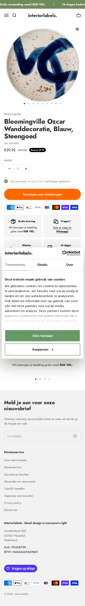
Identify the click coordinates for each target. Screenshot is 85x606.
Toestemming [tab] (15, 264)
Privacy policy (12, 503)
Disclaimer (10, 510)
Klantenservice (12, 467)
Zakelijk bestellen (14, 488)
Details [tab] (43, 264)
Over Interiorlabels (15, 460)
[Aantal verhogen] (26, 169)
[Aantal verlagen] (9, 169)
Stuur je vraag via (62, 229)
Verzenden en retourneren (19, 481)
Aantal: (8, 160)
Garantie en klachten (16, 474)
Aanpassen (40, 349)
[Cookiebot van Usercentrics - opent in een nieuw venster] (62, 253)
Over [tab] (69, 264)
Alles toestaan (42, 335)
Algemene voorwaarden (18, 496)
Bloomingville (12, 114)
